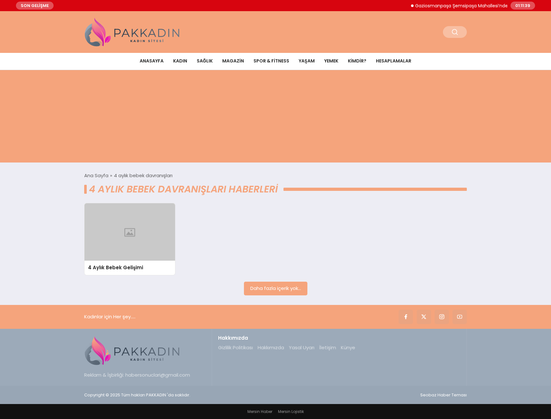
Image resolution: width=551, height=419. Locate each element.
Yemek (331, 61)
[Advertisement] (275, 118)
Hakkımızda (271, 347)
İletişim (327, 347)
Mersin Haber (259, 411)
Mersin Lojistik (291, 411)
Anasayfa (152, 61)
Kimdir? (357, 61)
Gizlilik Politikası (235, 347)
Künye (348, 347)
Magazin (233, 61)
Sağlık (205, 61)
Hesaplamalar (393, 61)
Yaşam (307, 61)
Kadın (180, 61)
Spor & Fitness (271, 61)
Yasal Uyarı (301, 347)
